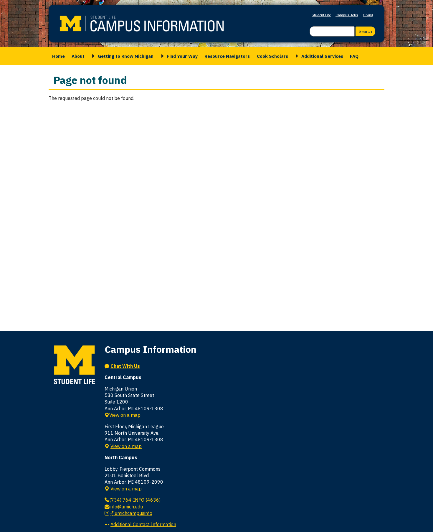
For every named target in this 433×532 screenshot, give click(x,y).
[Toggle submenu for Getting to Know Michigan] (92, 56)
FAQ (354, 56)
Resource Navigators (227, 56)
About (78, 56)
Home (58, 56)
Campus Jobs (347, 15)
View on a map (125, 415)
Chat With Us (125, 366)
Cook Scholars (272, 56)
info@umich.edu (126, 507)
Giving (368, 15)
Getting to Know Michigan (125, 56)
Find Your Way (182, 56)
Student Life (321, 15)
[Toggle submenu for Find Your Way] (161, 56)
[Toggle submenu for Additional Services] (295, 56)
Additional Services (322, 56)
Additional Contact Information (143, 524)
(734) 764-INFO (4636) (135, 500)
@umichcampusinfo (131, 513)
